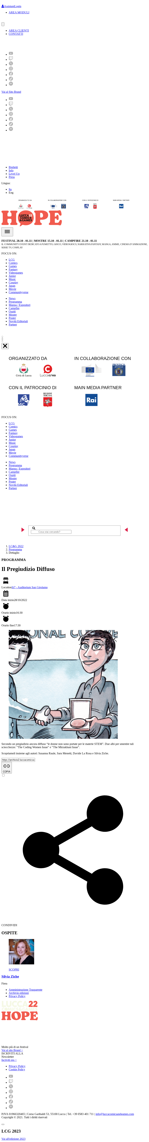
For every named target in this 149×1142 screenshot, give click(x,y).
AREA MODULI (19, 12)
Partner (13, 324)
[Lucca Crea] (9, 20)
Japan (12, 285)
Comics (13, 262)
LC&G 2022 (16, 546)
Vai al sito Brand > (12, 1050)
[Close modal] (2, 1124)
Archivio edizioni (19, 992)
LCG (12, 259)
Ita (10, 189)
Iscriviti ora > (9, 1060)
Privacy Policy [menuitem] (17, 1066)
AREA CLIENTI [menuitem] (19, 30)
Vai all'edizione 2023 (13, 1138)
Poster (12, 318)
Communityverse (18, 292)
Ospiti (12, 311)
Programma (15, 301)
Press (12, 177)
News (12, 298)
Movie (12, 289)
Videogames (16, 272)
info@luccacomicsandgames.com (115, 1114)
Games (13, 266)
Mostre (13, 314)
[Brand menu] (2, 24)
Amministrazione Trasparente (25, 989)
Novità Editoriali (18, 321)
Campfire (14, 308)
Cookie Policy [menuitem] (17, 1069)
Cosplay (13, 282)
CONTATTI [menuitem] (16, 33)
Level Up (14, 173)
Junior (12, 275)
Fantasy (13, 269)
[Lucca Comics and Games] (46, 43)
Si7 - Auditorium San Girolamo (30, 587)
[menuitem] (11, 54)
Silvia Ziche (10, 976)
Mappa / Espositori (19, 304)
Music (12, 279)
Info (11, 170)
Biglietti (13, 167)
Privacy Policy (17, 996)
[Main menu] (7, 231)
